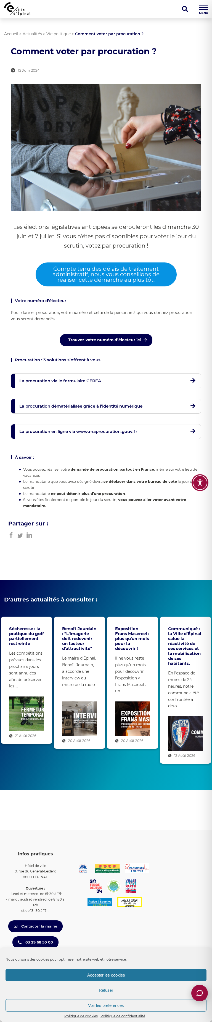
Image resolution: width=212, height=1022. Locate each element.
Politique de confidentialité (122, 1016)
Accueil (11, 33)
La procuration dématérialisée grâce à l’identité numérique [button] (80, 406)
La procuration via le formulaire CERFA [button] (60, 380)
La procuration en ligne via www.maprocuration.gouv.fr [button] (78, 431)
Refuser (106, 990)
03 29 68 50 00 (38, 942)
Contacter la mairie (38, 926)
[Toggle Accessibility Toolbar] (200, 482)
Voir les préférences (106, 1005)
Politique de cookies (81, 1016)
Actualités (32, 33)
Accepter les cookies (106, 975)
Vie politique (58, 33)
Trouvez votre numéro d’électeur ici (104, 339)
